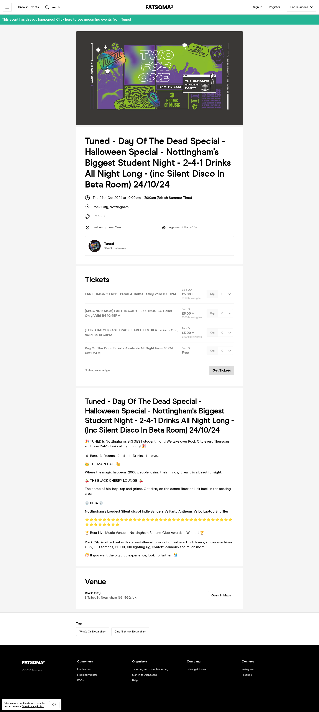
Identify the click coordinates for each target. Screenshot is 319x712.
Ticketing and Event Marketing (150, 669)
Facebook (247, 674)
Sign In (257, 7)
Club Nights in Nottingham (130, 631)
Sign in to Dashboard (144, 674)
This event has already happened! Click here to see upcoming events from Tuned (66, 19)
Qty (212, 293)
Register (274, 7)
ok (54, 704)
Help (135, 680)
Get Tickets (221, 370)
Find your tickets (87, 674)
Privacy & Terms (196, 669)
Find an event (85, 669)
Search (55, 7)
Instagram (247, 669)
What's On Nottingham (92, 631)
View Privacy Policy (33, 706)
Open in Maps (221, 595)
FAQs (80, 680)
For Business (299, 7)
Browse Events (28, 7)
